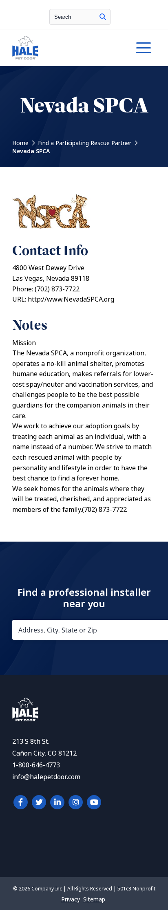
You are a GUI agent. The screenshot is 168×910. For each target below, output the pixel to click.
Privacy (70, 899)
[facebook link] (20, 802)
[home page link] (64, 47)
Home (20, 143)
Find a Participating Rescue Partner (84, 143)
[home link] (25, 719)
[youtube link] (94, 802)
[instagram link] (76, 802)
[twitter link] (39, 802)
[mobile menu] (143, 47)
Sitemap (94, 899)
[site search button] (102, 17)
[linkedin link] (57, 802)
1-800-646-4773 (36, 765)
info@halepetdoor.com (46, 777)
